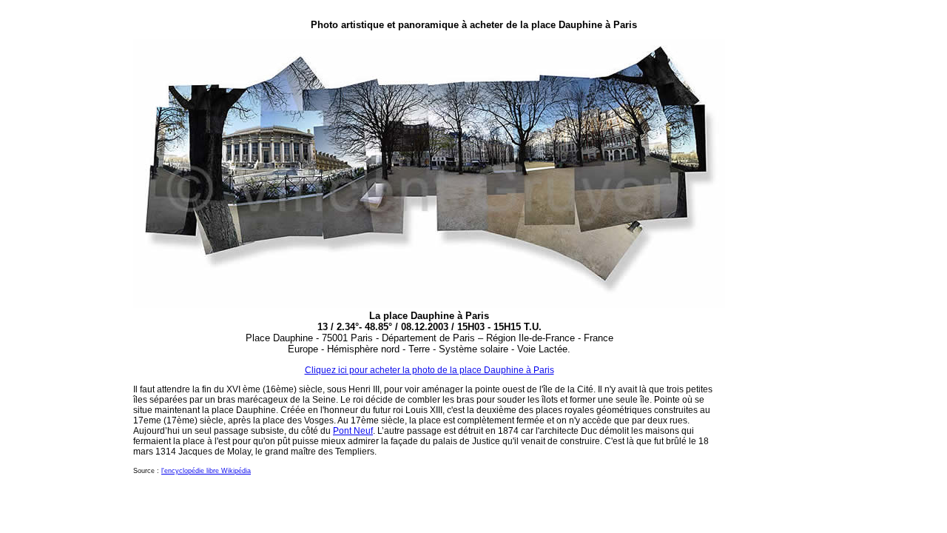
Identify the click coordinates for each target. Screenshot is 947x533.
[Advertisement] (769, 252)
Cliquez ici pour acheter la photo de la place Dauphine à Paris (429, 370)
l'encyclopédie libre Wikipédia (206, 471)
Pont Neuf (353, 431)
